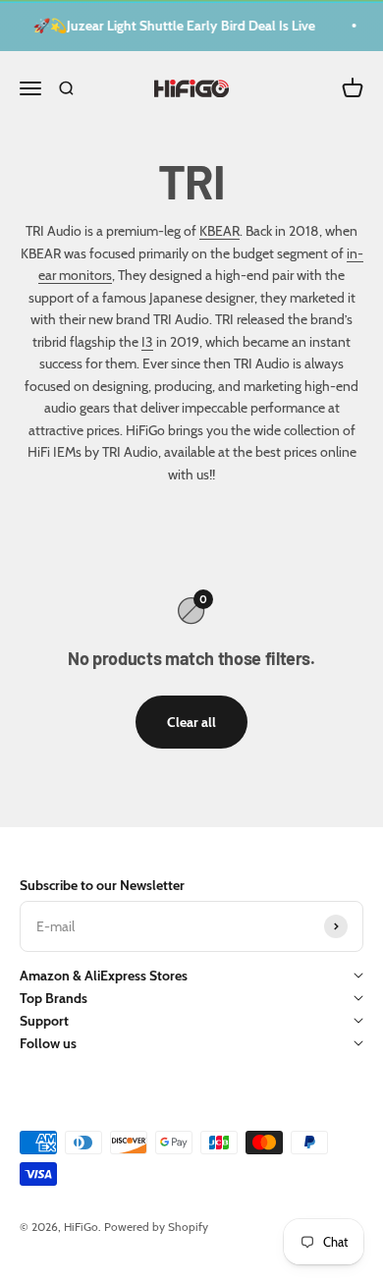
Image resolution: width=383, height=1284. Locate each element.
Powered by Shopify (156, 1226)
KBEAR (219, 231)
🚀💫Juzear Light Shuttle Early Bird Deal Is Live (172, 25)
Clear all (191, 722)
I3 (147, 342)
